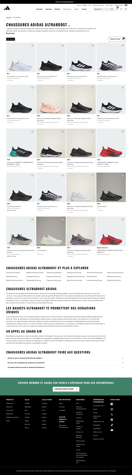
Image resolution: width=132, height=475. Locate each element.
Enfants (57, 9)
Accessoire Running (13, 273)
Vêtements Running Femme (114, 277)
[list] (57, 39)
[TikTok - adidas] (118, 425)
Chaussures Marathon (54, 273)
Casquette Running (32, 276)
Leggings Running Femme (76, 276)
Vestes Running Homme (115, 273)
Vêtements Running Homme (114, 281)
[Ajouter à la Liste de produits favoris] (32, 46)
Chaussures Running (54, 276)
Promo (84, 9)
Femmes (49, 9)
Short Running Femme (74, 280)
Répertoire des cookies (55, 471)
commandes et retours (98, 5)
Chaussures (67, 9)
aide (90, 5)
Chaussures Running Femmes (54, 281)
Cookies (45, 471)
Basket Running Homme (14, 280)
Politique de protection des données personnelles (77, 471)
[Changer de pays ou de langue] (126, 5)
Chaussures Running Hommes (74, 273)
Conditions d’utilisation (109, 471)
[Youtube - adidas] (118, 430)
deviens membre (119, 5)
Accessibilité (97, 471)
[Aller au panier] (125, 9)
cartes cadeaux (109, 5)
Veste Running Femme (94, 280)
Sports (76, 9)
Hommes (39, 9)
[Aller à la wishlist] (121, 9)
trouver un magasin (82, 5)
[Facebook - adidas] (118, 404)
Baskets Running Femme (34, 273)
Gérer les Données (36, 471)
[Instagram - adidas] (118, 409)
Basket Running (11, 276)
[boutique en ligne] (7, 8)
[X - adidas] (118, 414)
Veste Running (92, 276)
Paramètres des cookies (23, 471)
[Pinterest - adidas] (118, 420)
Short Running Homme (95, 273)
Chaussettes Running (33, 280)
